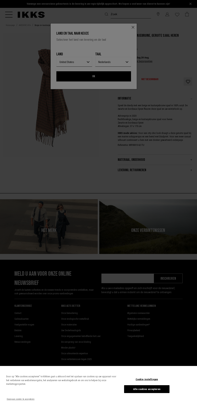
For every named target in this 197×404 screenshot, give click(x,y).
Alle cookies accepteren (146, 389)
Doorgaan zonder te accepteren (20, 399)
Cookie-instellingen (147, 379)
